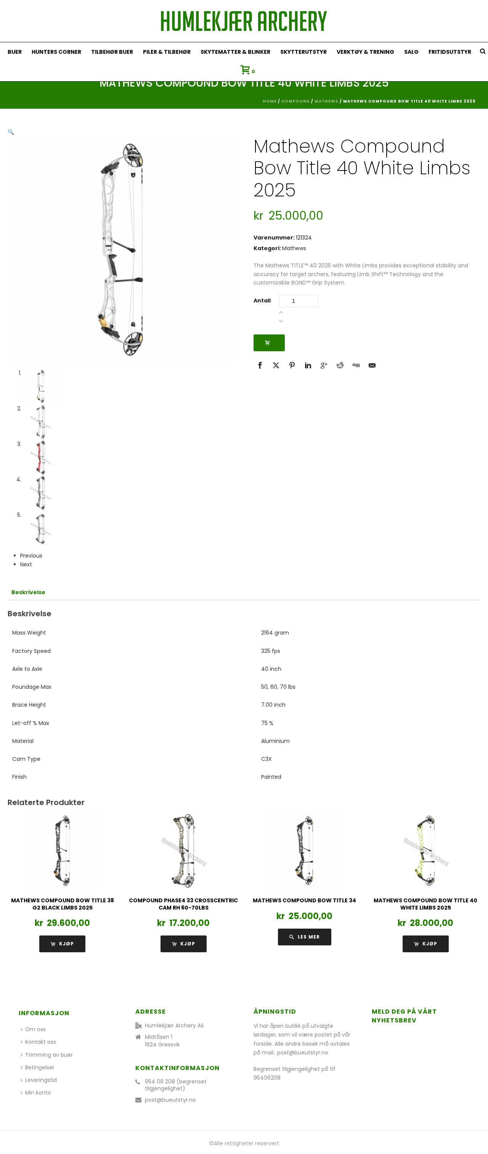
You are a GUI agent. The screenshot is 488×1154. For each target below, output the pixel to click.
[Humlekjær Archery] (244, 21)
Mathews (327, 101)
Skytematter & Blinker (235, 52)
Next (26, 564)
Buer (15, 52)
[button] (11, 132)
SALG (411, 52)
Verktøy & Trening (365, 52)
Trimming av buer (49, 1055)
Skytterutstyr (303, 52)
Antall (262, 300)
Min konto (38, 1092)
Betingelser (40, 1067)
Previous (31, 555)
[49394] (269, 342)
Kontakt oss (40, 1042)
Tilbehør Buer (112, 52)
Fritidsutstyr (450, 52)
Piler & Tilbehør (167, 52)
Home (270, 101)
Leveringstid (41, 1080)
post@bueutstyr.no (170, 1099)
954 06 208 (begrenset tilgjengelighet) (176, 1085)
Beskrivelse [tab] (28, 592)
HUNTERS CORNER (56, 52)
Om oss (35, 1029)
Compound (295, 101)
